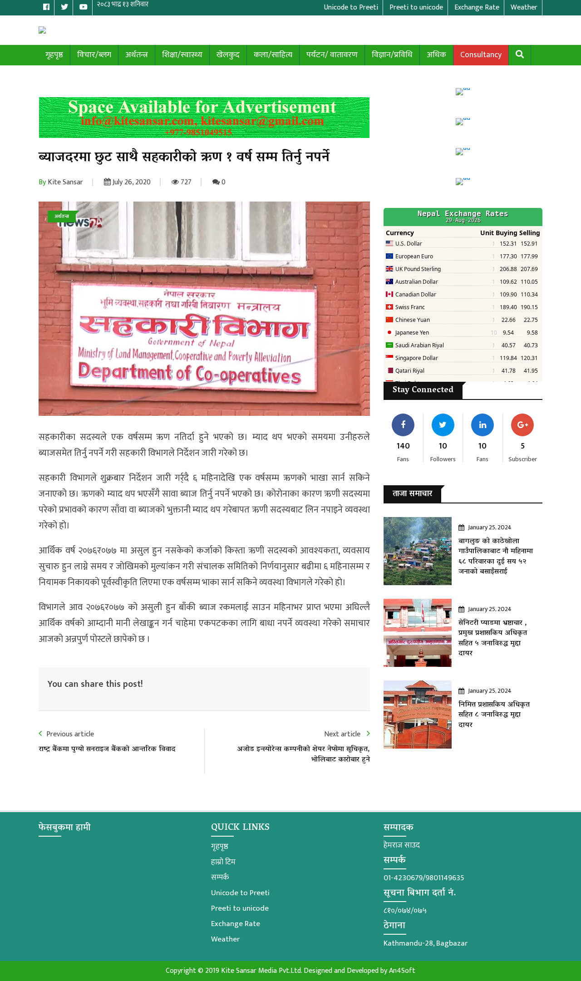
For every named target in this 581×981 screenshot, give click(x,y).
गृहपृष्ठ (54, 55)
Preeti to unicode (240, 908)
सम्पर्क (220, 877)
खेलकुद (228, 55)
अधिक (436, 55)
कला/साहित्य (273, 55)
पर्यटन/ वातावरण (332, 55)
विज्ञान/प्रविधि (392, 55)
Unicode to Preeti (240, 893)
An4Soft (402, 971)
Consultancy (481, 55)
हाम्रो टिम (223, 862)
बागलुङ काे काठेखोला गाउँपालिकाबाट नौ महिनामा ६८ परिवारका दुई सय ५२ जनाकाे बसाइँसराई (495, 557)
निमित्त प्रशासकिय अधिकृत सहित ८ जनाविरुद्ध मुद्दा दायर (494, 715)
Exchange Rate (235, 923)
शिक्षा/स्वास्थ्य (182, 55)
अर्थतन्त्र (136, 55)
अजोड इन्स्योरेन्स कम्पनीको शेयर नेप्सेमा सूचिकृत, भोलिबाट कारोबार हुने (303, 754)
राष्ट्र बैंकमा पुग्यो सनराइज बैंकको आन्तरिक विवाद (107, 749)
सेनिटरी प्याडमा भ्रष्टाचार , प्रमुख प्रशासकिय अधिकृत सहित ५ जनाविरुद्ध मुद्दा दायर (492, 638)
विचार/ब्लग (94, 55)
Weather (225, 939)
